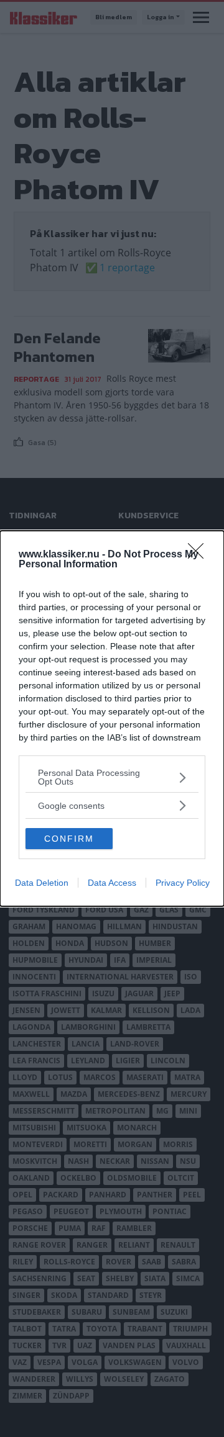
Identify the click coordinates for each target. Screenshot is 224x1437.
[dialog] (112, 718)
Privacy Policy (183, 883)
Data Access (112, 883)
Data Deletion (41, 883)
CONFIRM (69, 839)
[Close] (200, 555)
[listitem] (112, 777)
